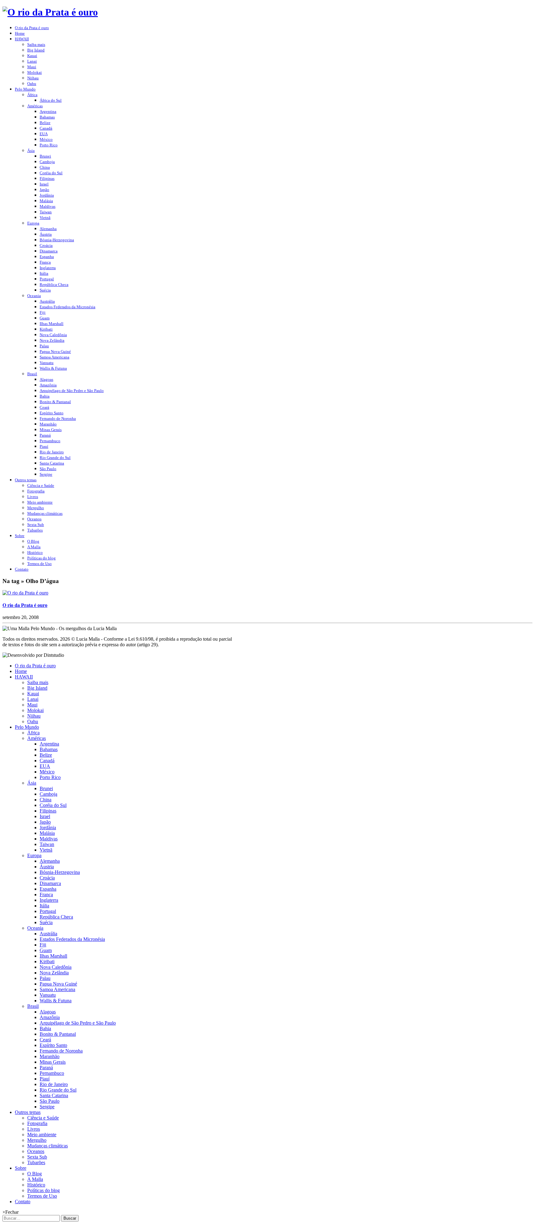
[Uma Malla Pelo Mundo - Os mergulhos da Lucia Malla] (50, 12)
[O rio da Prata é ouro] (25, 592)
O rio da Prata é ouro (24, 605)
